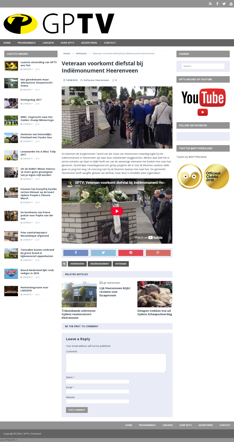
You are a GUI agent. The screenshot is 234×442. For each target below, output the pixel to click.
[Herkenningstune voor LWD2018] (11, 294)
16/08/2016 (71, 80)
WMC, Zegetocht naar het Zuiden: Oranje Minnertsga (37, 118)
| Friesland (35, 433)
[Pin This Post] (130, 253)
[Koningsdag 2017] (11, 106)
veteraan (120, 263)
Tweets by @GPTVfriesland (191, 156)
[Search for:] (203, 66)
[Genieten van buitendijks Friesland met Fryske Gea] (11, 141)
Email (69, 387)
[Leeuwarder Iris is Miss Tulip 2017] (11, 158)
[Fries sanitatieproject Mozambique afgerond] (11, 239)
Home (7, 42)
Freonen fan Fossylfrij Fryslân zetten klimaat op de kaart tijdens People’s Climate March (39, 193)
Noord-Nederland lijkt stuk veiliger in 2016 (37, 271)
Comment (71, 351)
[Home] (210, 4)
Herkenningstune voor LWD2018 (34, 289)
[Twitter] (224, 4)
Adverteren (89, 42)
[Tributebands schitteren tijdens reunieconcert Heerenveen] (79, 305)
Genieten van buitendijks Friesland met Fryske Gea (36, 136)
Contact (110, 42)
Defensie (89, 80)
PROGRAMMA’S (27, 42)
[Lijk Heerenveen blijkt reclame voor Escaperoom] (110, 282)
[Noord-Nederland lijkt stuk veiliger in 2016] (11, 276)
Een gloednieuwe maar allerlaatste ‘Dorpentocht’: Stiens (37, 82)
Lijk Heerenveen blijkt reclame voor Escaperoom (115, 291)
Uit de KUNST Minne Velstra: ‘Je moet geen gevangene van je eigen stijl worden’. (38, 172)
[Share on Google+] (158, 253)
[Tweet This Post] (103, 253)
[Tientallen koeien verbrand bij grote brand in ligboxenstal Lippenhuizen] (11, 256)
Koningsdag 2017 (31, 99)
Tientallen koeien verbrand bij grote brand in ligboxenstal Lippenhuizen (37, 253)
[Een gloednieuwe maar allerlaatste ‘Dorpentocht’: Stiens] (11, 86)
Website (70, 397)
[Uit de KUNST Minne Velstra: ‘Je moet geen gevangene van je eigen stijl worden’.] (11, 175)
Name (69, 377)
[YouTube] (231, 4)
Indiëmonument (99, 263)
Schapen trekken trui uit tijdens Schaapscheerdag (154, 312)
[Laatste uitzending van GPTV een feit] (11, 69)
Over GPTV (67, 42)
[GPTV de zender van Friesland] (117, 23)
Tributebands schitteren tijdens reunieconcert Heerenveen (78, 314)
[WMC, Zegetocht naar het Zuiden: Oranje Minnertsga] (11, 123)
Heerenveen (102, 80)
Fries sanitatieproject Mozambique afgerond (35, 234)
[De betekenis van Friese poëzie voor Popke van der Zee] (11, 219)
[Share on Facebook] (75, 253)
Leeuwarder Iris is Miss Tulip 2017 (38, 153)
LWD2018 (48, 42)
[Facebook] (217, 4)
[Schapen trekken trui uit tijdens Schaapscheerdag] (155, 305)
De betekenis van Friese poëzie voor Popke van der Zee (37, 215)
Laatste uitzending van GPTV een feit (39, 64)
